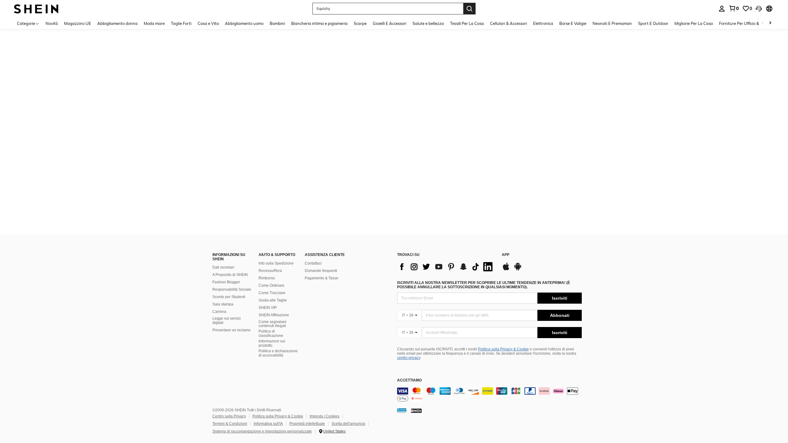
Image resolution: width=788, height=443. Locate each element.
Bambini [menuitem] (277, 23)
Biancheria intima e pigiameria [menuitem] (319, 23)
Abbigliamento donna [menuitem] (117, 23)
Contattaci (313, 263)
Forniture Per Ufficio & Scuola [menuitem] (745, 23)
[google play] (517, 269)
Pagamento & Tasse (321, 278)
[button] (758, 8)
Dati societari (223, 267)
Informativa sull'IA (268, 423)
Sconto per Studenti (228, 297)
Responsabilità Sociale (231, 289)
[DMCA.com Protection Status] (416, 410)
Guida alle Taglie (273, 300)
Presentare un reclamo (231, 330)
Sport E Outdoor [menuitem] (653, 23)
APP (505, 255)
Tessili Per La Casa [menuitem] (467, 23)
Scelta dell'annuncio (348, 423)
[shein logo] (36, 8)
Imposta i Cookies (325, 416)
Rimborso (267, 278)
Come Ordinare (271, 285)
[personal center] (722, 8)
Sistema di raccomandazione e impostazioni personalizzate (262, 431)
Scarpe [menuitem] (360, 23)
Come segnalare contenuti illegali (273, 324)
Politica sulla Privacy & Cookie (503, 349)
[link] (734, 8)
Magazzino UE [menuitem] (77, 23)
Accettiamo (409, 380)
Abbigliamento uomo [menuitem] (244, 23)
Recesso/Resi (270, 271)
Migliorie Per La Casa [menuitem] (693, 23)
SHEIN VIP (268, 307)
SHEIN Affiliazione (274, 315)
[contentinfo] (489, 394)
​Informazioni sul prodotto (272, 343)
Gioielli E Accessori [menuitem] (389, 23)
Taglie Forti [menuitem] (181, 23)
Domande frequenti (321, 271)
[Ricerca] (469, 8)
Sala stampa (222, 304)
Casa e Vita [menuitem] (208, 23)
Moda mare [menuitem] (154, 23)
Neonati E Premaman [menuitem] (612, 23)
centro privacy (408, 358)
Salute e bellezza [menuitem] (428, 23)
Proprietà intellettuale (307, 423)
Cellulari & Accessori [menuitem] (508, 23)
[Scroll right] (770, 23)
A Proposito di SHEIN (230, 275)
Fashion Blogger (226, 282)
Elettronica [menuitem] (543, 23)
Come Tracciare (272, 293)
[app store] (506, 269)
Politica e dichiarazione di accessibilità (278, 353)
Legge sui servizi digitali (226, 320)
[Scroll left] (763, 23)
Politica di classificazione (271, 333)
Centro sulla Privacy (229, 416)
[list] (446, 266)
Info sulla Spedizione (276, 263)
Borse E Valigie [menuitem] (572, 23)
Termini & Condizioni (229, 423)
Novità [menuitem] (52, 23)
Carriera (219, 311)
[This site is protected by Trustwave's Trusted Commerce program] (401, 410)
